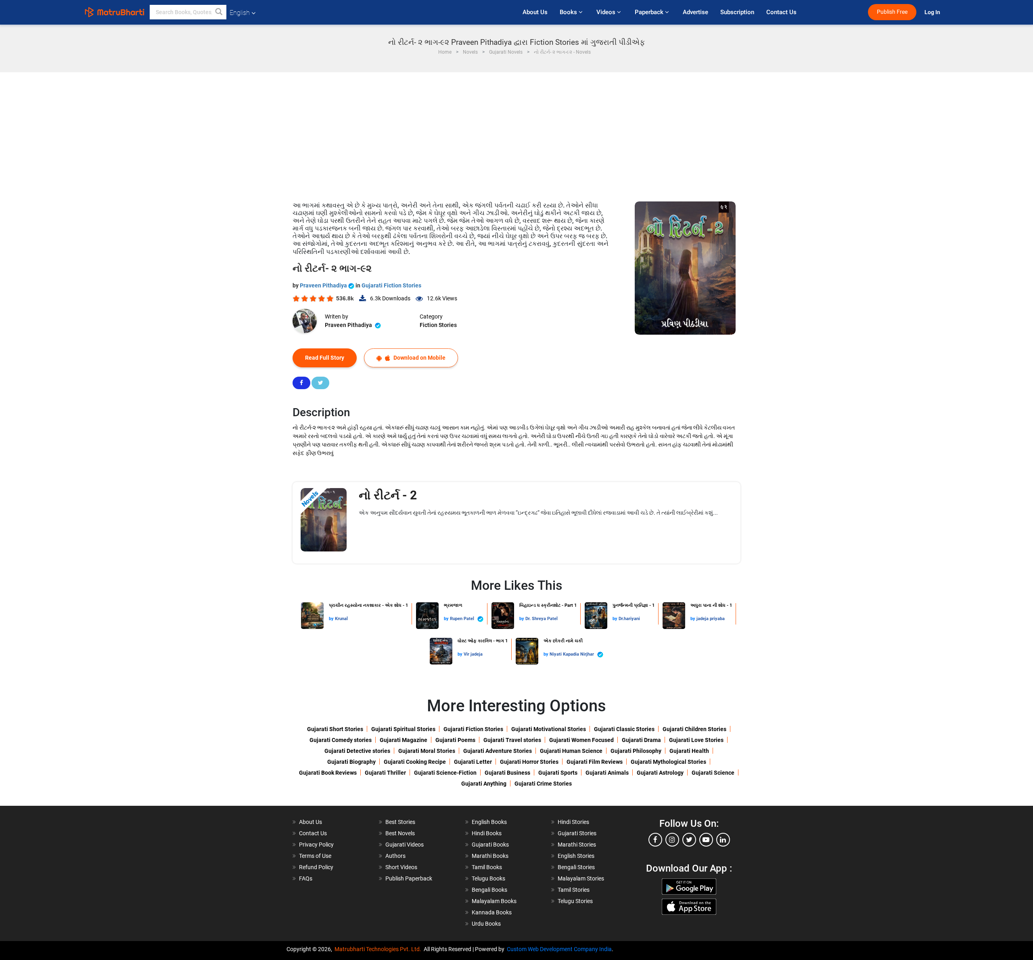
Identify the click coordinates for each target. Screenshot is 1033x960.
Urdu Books (486, 923)
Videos (606, 12)
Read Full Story (324, 357)
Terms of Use (315, 856)
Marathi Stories (577, 844)
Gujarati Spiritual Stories (403, 729)
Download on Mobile (418, 357)
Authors (395, 856)
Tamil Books (487, 867)
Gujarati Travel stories (512, 740)
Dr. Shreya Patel (541, 618)
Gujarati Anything (483, 783)
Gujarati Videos (404, 844)
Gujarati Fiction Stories (391, 285)
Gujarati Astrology (660, 772)
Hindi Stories (573, 822)
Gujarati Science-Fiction (445, 772)
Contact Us (781, 12)
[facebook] (655, 840)
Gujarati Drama (641, 740)
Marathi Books (490, 856)
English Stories (576, 856)
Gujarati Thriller (385, 772)
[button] (219, 12)
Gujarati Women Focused (581, 740)
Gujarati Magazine (403, 740)
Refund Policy (316, 867)
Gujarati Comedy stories (340, 740)
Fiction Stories (438, 325)
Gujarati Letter (473, 762)
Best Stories (400, 822)
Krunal (341, 618)
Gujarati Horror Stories (529, 762)
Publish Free (892, 12)
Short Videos (401, 867)
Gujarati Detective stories (357, 751)
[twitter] (689, 840)
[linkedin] (723, 840)
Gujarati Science (713, 772)
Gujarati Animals (607, 772)
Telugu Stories (575, 901)
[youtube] (706, 840)
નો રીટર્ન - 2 (388, 495)
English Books (489, 822)
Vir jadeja (473, 654)
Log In (932, 12)
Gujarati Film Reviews (595, 762)
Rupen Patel (462, 618)
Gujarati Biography (351, 762)
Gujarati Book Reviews (328, 772)
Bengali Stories (576, 867)
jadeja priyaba (710, 618)
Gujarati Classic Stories (624, 729)
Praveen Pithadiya (324, 285)
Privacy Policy (316, 844)
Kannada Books (492, 912)
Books (569, 12)
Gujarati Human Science (571, 751)
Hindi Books (487, 833)
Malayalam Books (494, 901)
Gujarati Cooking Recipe (415, 762)
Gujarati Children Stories (694, 729)
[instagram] (672, 840)
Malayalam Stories (581, 878)
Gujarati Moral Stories (426, 751)
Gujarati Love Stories (696, 740)
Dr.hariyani (629, 618)
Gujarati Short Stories (335, 729)
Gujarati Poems (455, 740)
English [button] (240, 13)
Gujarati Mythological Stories (668, 762)
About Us (535, 12)
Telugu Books (488, 878)
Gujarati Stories (577, 833)
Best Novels (400, 833)
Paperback (650, 12)
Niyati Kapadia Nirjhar (572, 654)
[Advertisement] (516, 132)
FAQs (305, 878)
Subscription (737, 12)
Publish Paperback (408, 878)
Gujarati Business (507, 772)
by (332, 618)
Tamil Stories (574, 890)
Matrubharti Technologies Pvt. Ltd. (379, 949)
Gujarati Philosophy (636, 751)
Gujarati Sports (557, 772)
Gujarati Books (490, 844)
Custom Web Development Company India (559, 949)
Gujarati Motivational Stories (548, 729)
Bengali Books (489, 890)
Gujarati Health (689, 751)
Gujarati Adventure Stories (497, 751)
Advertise (695, 12)
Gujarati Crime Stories (543, 783)
